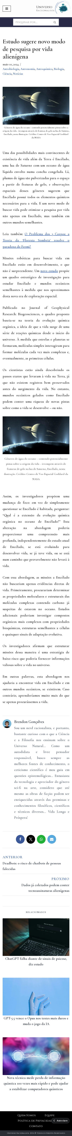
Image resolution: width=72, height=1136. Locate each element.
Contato (36, 1126)
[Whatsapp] (41, 839)
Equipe (50, 1115)
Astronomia (27, 69)
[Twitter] (30, 839)
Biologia (59, 69)
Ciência (7, 74)
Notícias (18, 74)
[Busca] (55, 22)
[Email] (51, 839)
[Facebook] (20, 839)
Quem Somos (26, 1115)
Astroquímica (44, 69)
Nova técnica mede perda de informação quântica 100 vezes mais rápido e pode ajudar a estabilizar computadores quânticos (36, 1083)
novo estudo (49, 271)
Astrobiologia (11, 69)
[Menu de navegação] (7, 9)
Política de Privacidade (36, 1121)
